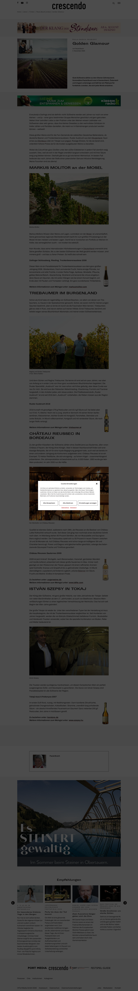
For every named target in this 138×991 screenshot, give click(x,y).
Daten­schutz (65, 507)
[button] (97, 484)
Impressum (73, 507)
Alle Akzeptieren (49, 503)
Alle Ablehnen (68, 503)
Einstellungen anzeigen (88, 503)
